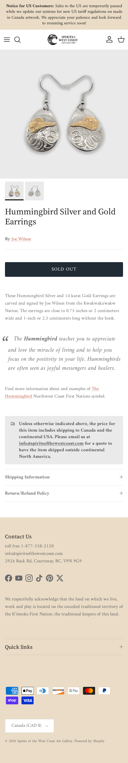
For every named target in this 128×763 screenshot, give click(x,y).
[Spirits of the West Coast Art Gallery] (64, 39)
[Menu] (7, 39)
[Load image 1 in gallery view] (64, 114)
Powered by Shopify (90, 741)
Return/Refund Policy (27, 493)
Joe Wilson (21, 239)
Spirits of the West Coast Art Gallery (45, 741)
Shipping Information (27, 477)
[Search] (20, 39)
